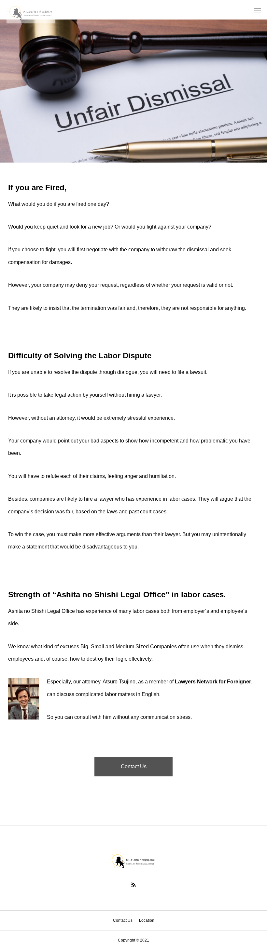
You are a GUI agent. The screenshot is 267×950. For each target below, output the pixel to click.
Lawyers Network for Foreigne (212, 681)
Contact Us (134, 766)
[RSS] (133, 884)
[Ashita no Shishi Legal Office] (31, 10)
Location (146, 920)
